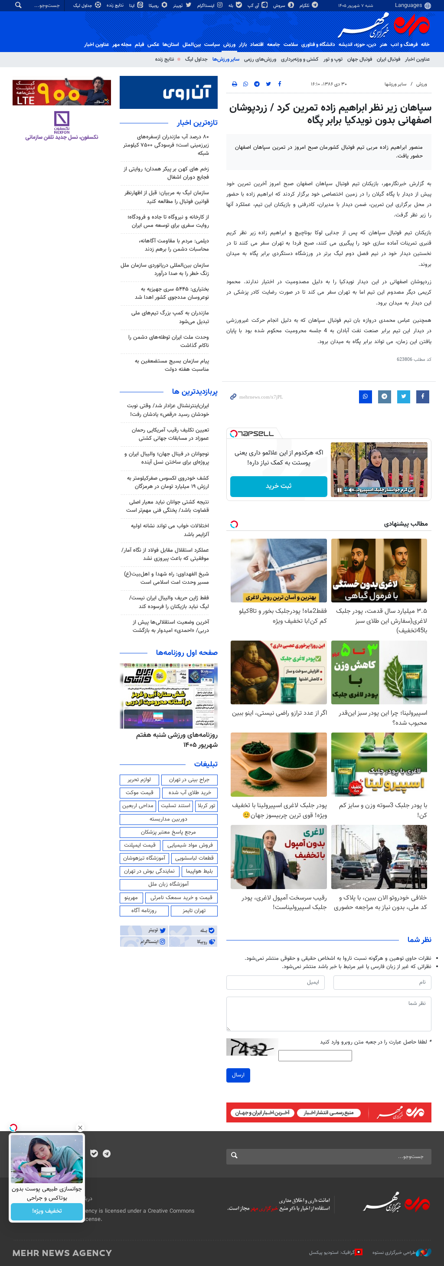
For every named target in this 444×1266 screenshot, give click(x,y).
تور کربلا (206, 805)
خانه (425, 45)
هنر (383, 45)
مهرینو (131, 897)
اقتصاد (257, 45)
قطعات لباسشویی (194, 858)
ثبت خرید (278, 486)
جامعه (273, 45)
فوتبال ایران (388, 59)
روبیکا (154, 6)
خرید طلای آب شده (190, 792)
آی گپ (254, 6)
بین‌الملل (192, 45)
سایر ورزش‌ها (225, 59)
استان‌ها (171, 45)
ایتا (132, 6)
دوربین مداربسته (168, 819)
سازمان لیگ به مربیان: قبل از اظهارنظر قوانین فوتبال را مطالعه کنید (166, 197)
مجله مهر (121, 45)
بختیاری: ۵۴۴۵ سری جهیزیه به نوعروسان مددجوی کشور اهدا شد (172, 293)
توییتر (178, 6)
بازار (243, 45)
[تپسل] (233, 433)
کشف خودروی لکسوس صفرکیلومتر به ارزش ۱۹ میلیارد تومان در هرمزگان (168, 482)
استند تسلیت (175, 805)
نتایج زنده (116, 5)
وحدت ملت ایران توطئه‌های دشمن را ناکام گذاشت (168, 341)
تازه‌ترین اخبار (197, 123)
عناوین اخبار (417, 59)
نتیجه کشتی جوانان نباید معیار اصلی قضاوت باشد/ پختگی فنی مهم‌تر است (167, 506)
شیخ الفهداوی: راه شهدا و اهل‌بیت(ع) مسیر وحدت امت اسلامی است (166, 578)
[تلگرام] (106, 1154)
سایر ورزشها (395, 84)
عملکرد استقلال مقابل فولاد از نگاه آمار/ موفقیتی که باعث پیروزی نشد (165, 554)
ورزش (229, 45)
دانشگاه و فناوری (318, 45)
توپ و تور (333, 59)
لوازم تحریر (139, 779)
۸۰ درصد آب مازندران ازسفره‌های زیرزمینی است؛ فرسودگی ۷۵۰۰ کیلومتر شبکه (166, 145)
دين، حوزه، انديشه (357, 45)
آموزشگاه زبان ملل (168, 884)
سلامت (291, 45)
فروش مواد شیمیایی (190, 845)
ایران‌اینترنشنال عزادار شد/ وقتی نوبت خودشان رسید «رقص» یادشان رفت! (168, 410)
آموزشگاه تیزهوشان (144, 858)
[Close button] (80, 1127)
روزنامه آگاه (144, 910)
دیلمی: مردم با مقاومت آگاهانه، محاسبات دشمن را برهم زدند (174, 245)
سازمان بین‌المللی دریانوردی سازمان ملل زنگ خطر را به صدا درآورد (165, 269)
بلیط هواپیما (199, 871)
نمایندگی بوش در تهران (149, 871)
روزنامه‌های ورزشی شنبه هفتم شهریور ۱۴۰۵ (177, 740)
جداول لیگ (83, 6)
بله (232, 6)
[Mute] (351, 490)
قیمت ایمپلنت (140, 845)
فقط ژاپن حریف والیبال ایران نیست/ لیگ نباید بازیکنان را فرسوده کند (169, 602)
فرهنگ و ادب (404, 45)
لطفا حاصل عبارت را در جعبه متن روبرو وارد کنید (375, 1042)
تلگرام (305, 6)
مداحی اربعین (137, 805)
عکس (153, 45)
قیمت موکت (139, 792)
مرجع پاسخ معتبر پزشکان (168, 832)
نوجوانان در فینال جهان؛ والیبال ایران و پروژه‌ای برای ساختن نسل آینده (166, 458)
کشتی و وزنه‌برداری (300, 59)
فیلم (139, 45)
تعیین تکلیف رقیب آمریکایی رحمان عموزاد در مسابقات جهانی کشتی (170, 434)
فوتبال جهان (359, 59)
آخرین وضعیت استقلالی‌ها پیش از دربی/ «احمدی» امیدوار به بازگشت (171, 626)
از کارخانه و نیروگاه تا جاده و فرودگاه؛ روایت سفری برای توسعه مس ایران (168, 221)
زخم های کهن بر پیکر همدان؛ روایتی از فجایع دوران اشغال (166, 173)
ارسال (238, 1075)
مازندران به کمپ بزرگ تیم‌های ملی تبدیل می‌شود (170, 317)
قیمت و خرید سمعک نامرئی (181, 897)
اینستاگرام (206, 6)
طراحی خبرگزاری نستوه (394, 1252)
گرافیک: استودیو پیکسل (332, 1252)
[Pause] (339, 490)
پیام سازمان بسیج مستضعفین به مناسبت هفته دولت (172, 365)
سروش (280, 6)
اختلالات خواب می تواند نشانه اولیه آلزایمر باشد (170, 530)
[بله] (93, 1154)
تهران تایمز (194, 910)
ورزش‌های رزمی (260, 59)
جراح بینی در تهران (189, 779)
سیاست (212, 45)
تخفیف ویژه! (47, 1212)
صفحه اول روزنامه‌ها (187, 653)
